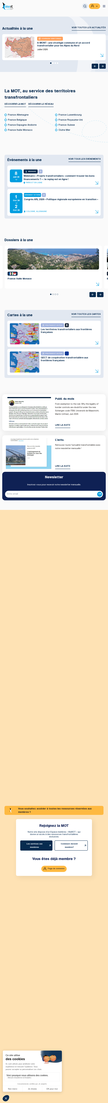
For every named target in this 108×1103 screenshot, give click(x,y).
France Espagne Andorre (22, 125)
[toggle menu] (104, 6)
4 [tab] (57, 64)
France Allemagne (18, 115)
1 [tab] (50, 64)
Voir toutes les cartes (86, 314)
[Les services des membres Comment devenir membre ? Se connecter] (94, 6)
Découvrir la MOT (15, 104)
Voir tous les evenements (84, 159)
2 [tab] (52, 64)
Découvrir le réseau (41, 104)
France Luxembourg (70, 115)
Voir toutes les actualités (89, 28)
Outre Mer (64, 130)
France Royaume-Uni (70, 120)
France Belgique (17, 120)
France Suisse (66, 125)
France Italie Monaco (20, 130)
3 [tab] (55, 64)
